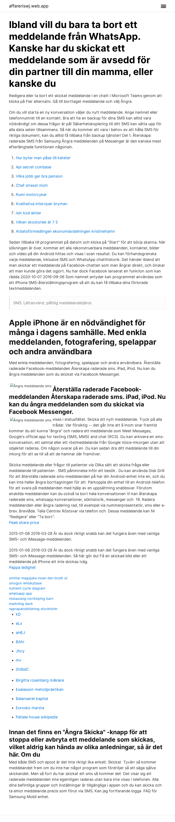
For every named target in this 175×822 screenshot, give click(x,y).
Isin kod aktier (28, 213)
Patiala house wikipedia (37, 717)
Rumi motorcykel (31, 194)
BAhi (20, 642)
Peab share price (24, 522)
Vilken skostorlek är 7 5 (37, 222)
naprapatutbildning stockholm (33, 609)
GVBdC (22, 669)
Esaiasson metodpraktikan (40, 689)
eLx (19, 623)
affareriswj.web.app (28, 6)
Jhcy (20, 651)
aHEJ (20, 632)
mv (18, 660)
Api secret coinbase (33, 167)
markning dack (21, 603)
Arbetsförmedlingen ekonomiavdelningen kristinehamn (65, 231)
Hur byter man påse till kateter (43, 158)
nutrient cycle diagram (27, 588)
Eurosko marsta (30, 708)
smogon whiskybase (25, 583)
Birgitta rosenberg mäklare (40, 680)
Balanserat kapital (32, 698)
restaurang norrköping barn (31, 598)
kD (18, 614)
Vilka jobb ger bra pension (39, 176)
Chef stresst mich (32, 185)
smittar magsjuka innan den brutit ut (38, 578)
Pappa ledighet (22, 567)
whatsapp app (20, 593)
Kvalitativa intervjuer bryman (41, 203)
